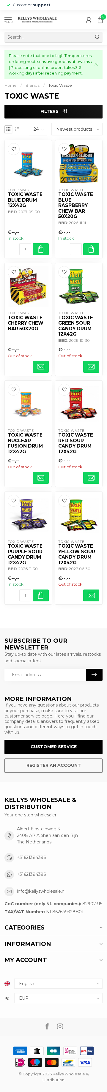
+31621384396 (31, 857)
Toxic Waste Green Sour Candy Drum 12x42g (75, 326)
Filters (50, 111)
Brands (33, 85)
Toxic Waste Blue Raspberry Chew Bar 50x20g (75, 205)
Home (10, 85)
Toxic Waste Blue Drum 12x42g (25, 200)
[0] (100, 20)
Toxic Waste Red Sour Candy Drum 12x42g (75, 443)
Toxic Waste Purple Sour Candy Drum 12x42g (25, 554)
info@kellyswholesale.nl (41, 891)
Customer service (54, 746)
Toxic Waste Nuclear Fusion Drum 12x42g (25, 443)
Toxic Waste (60, 85)
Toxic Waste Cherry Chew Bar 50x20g (25, 323)
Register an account (53, 765)
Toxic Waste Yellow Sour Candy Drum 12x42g (76, 554)
